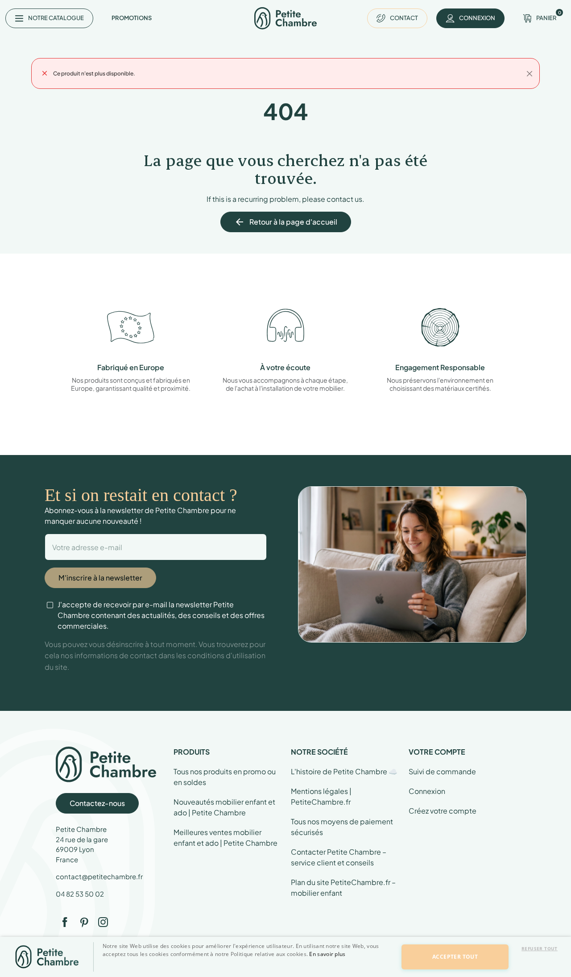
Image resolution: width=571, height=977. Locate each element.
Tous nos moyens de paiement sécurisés (342, 827)
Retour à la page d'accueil (285, 222)
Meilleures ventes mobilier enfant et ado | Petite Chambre (225, 837)
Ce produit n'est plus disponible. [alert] (94, 73)
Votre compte (437, 751)
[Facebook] (65, 922)
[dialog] (285, 957)
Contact (404, 17)
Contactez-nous (97, 803)
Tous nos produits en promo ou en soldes (225, 777)
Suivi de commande (442, 771)
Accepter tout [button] (455, 956)
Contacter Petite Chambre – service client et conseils (338, 857)
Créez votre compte (442, 810)
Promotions (132, 17)
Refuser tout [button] (539, 948)
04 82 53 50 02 (80, 893)
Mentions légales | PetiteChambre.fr (321, 796)
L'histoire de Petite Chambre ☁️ (344, 771)
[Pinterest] (84, 922)
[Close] (529, 73)
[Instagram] (103, 922)
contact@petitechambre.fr (99, 876)
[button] (246, 969)
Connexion (427, 791)
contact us (344, 199)
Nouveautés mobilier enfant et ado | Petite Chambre (224, 807)
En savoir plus (327, 954)
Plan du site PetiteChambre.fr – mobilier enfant (343, 887)
